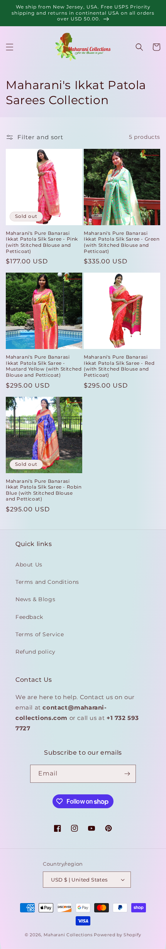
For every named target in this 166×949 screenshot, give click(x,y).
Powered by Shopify (117, 934)
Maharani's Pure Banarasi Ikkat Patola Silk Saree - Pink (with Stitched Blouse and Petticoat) (42, 242)
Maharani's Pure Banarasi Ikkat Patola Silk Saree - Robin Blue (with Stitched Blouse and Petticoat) (44, 490)
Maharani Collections (68, 934)
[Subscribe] (127, 774)
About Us (28, 564)
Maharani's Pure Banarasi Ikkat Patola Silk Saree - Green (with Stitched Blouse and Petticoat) (122, 242)
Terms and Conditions (47, 581)
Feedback (29, 617)
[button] (9, 47)
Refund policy (35, 651)
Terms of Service (39, 634)
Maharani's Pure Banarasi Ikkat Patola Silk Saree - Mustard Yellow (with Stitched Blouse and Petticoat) (43, 366)
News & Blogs (35, 599)
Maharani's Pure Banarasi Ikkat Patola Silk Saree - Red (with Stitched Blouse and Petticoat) (119, 366)
